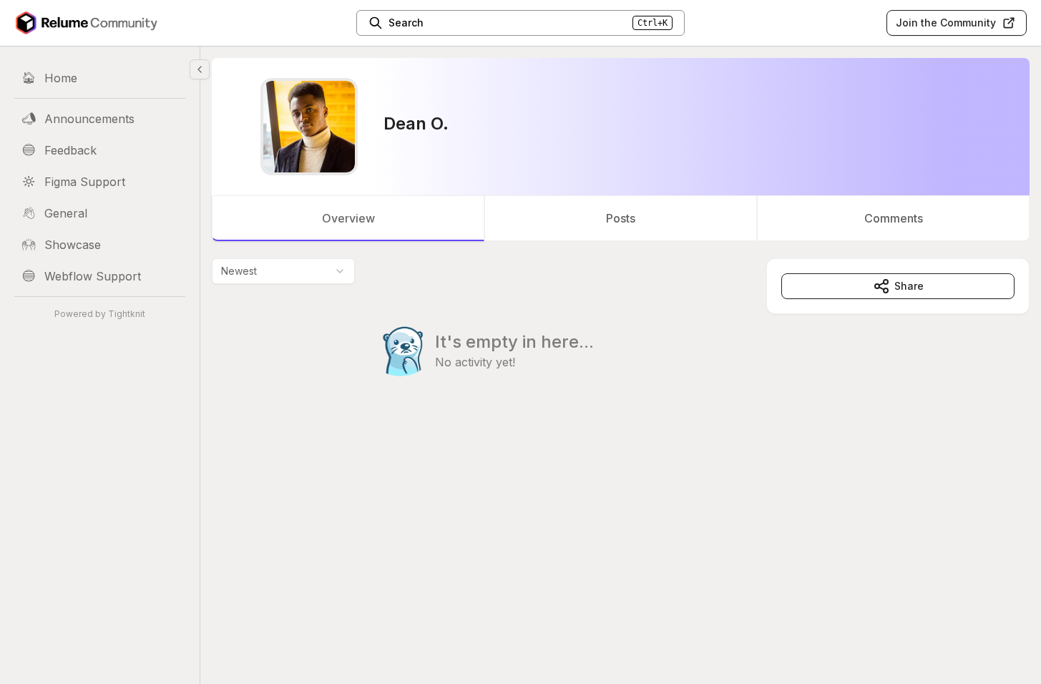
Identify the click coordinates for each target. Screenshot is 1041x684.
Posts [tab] (620, 218)
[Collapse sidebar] (200, 69)
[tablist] (621, 218)
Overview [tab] (348, 218)
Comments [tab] (893, 218)
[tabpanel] (621, 346)
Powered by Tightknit (99, 313)
